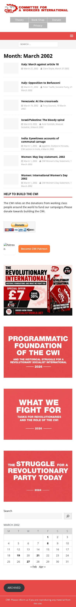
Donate (56, 20)
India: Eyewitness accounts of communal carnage (40, 140)
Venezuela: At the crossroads (39, 101)
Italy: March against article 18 (40, 64)
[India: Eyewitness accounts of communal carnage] (11, 142)
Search (8, 511)
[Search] (68, 516)
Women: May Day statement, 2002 (43, 157)
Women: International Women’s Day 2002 (44, 177)
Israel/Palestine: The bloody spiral (42, 120)
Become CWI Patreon (34, 248)
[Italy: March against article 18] (11, 68)
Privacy (38, 25)
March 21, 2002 (31, 87)
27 (28, 561)
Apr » (42, 566)
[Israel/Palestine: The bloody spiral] (11, 123)
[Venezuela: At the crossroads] (11, 105)
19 (18, 555)
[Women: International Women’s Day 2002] (11, 179)
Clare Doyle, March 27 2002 (56, 68)
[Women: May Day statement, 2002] (11, 160)
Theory (19, 20)
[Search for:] (38, 44)
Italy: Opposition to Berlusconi (40, 82)
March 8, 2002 (30, 124)
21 (38, 555)
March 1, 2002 (30, 145)
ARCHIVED (14, 587)
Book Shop (38, 20)
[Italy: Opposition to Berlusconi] (11, 86)
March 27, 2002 (31, 68)
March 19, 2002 (31, 105)
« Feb (33, 566)
